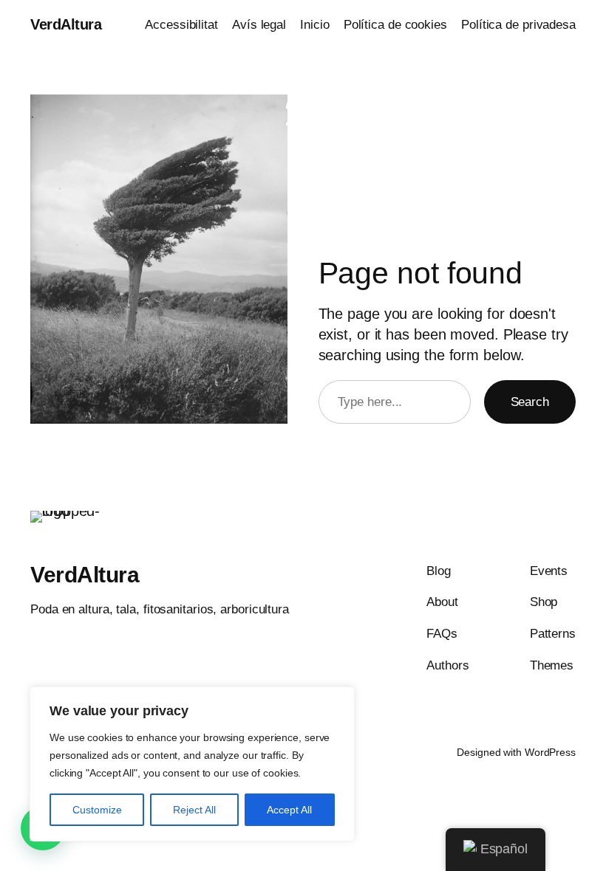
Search (530, 402)
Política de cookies (395, 25)
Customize (97, 810)
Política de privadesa (518, 25)
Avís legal (259, 25)
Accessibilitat (181, 25)
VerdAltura (65, 24)
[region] (192, 763)
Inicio (314, 25)
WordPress (550, 752)
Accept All (289, 810)
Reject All (194, 810)
